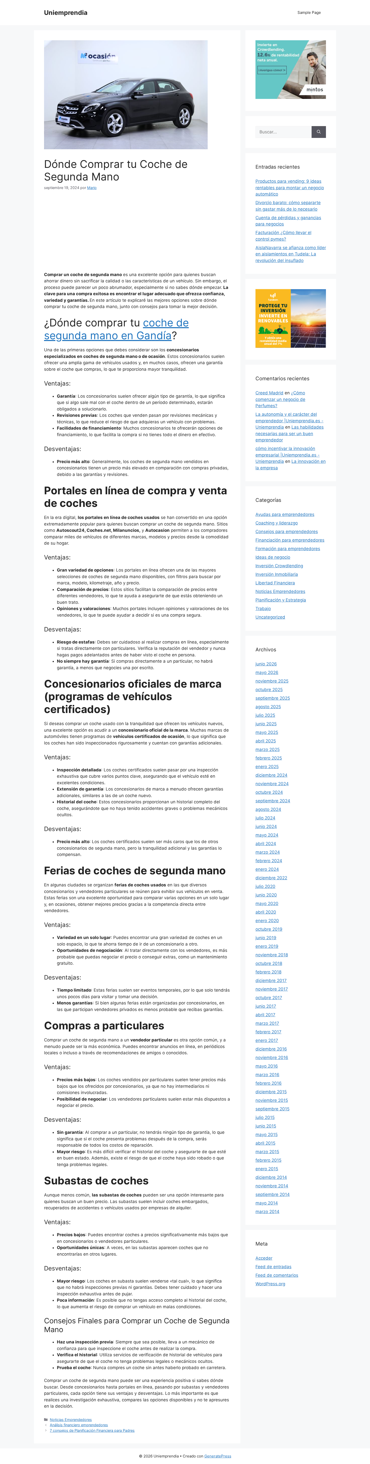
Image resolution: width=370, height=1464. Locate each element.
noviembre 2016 (271, 1057)
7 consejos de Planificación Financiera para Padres (92, 1430)
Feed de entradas (273, 1266)
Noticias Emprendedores (71, 1419)
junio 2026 (266, 663)
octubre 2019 (268, 929)
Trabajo (263, 608)
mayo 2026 (266, 672)
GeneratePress (217, 1456)
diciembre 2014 (271, 1177)
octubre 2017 (268, 997)
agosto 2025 (268, 706)
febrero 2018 (268, 971)
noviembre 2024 (272, 783)
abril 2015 (265, 1143)
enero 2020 (267, 920)
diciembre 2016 (271, 1049)
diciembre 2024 (271, 775)
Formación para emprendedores (287, 548)
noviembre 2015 (271, 1100)
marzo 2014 (267, 1211)
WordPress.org (270, 1283)
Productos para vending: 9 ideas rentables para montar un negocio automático (289, 188)
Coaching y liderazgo (276, 522)
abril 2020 (265, 912)
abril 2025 (265, 740)
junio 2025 (266, 723)
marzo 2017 (267, 1023)
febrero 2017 (268, 1031)
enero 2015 (266, 1168)
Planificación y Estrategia (280, 600)
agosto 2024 (268, 809)
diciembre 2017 (271, 980)
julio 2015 (265, 1117)
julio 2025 (265, 715)
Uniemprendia (66, 12)
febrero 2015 (268, 1160)
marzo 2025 (267, 749)
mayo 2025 (266, 732)
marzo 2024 (267, 852)
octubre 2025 (269, 689)
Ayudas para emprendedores (284, 514)
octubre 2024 (269, 792)
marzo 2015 (267, 1151)
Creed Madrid (269, 392)
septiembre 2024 (272, 800)
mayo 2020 (266, 903)
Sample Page (309, 12)
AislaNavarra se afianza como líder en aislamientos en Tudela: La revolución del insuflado (290, 254)
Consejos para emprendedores (286, 531)
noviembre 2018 (271, 954)
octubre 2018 (268, 963)
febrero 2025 (268, 758)
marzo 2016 (267, 1074)
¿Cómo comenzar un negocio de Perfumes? (280, 399)
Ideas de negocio (272, 557)
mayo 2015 (266, 1134)
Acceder (263, 1258)
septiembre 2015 (272, 1108)
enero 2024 (267, 869)
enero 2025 (267, 766)
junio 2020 (266, 894)
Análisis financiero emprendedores (79, 1425)
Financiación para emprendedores (289, 540)
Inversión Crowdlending (279, 565)
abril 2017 (265, 1014)
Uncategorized (270, 617)
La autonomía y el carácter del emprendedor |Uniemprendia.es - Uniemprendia (289, 421)
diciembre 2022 (271, 877)
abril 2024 (265, 843)
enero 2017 (266, 1040)
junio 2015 (265, 1126)
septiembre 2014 (272, 1194)
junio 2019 (265, 937)
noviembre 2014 (271, 1185)
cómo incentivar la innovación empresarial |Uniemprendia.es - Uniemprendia (287, 455)
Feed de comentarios (276, 1275)
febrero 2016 (268, 1083)
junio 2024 (266, 826)
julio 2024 (265, 817)
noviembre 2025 (271, 681)
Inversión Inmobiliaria (276, 574)
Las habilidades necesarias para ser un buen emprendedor (289, 433)
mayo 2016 (266, 1066)
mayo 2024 (266, 835)
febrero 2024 (268, 860)
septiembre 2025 (272, 698)
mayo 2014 (266, 1203)
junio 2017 (265, 1006)
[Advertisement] (137, 234)
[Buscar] (319, 132)
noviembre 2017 (271, 989)
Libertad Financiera (275, 582)
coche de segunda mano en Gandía (116, 329)
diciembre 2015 (271, 1091)
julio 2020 (265, 886)
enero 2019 (266, 946)
